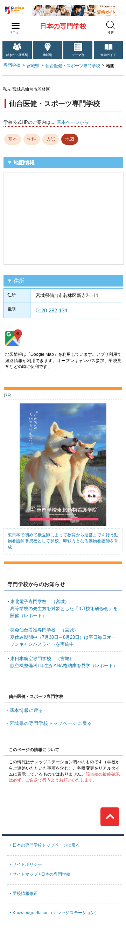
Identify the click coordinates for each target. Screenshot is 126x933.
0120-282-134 (51, 310)
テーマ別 (78, 55)
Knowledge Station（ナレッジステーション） (56, 912)
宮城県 (33, 66)
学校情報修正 (25, 893)
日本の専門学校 (63, 26)
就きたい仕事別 (17, 55)
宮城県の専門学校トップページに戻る (50, 723)
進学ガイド (108, 55)
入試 (50, 139)
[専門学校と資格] (74, 7)
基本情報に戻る (26, 710)
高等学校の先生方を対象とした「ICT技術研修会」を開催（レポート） (64, 608)
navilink (16, 26)
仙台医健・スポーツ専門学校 (73, 66)
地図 (69, 139)
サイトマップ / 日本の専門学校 (41, 874)
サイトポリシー (27, 864)
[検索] (110, 25)
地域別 (47, 55)
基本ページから (73, 122)
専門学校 (12, 65)
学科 (31, 139)
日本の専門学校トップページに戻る (46, 845)
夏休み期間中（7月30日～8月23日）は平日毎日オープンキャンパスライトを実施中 (63, 636)
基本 (12, 139)
